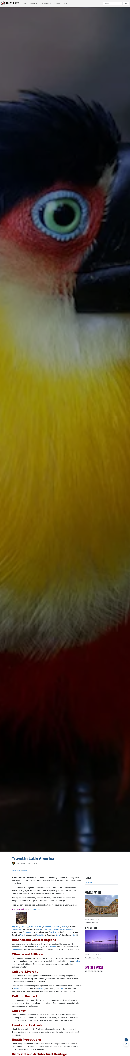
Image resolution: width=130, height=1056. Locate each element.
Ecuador (67, 932)
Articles (33, 3)
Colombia (24, 927)
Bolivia (77, 961)
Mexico (64, 927)
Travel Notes (12, 3)
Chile (58, 935)
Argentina (47, 927)
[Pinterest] (95, 971)
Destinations (45, 3)
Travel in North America (94, 958)
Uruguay (27, 932)
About (25, 3)
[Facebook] (86, 971)
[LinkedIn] (92, 971)
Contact (57, 3)
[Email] (101, 971)
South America (36, 909)
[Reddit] (98, 971)
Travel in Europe (91, 923)
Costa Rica (40, 935)
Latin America (90, 882)
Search (66, 3)
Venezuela (17, 929)
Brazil (38, 929)
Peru (51, 929)
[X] (89, 971)
